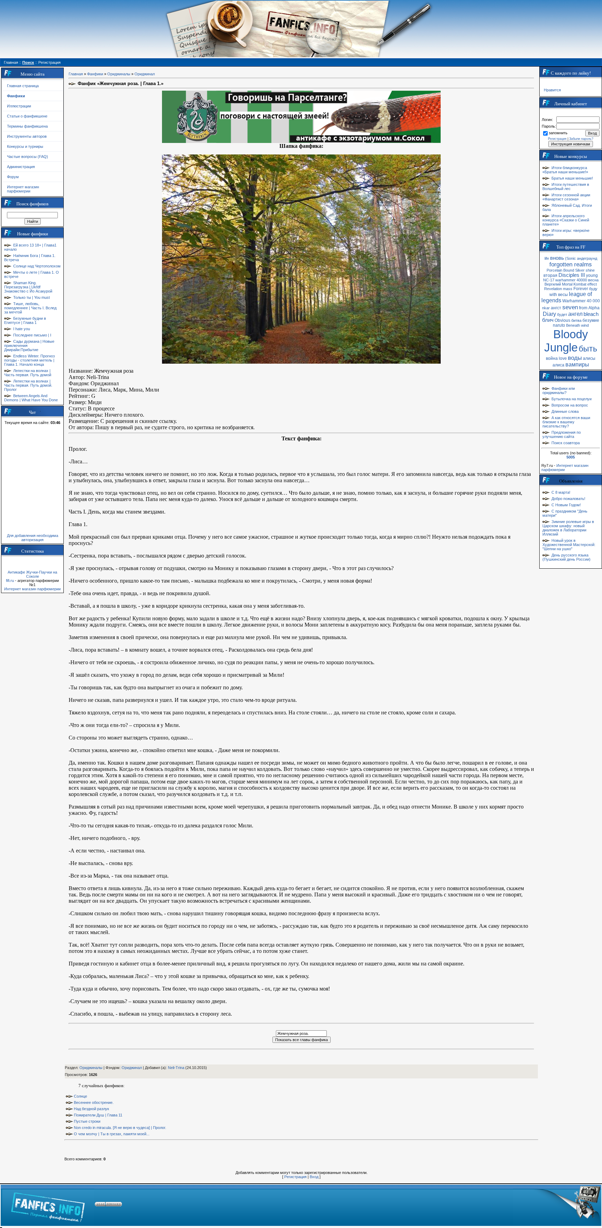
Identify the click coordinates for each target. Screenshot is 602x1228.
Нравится (552, 90)
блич (548, 320)
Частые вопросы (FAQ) (27, 156)
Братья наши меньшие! (572, 178)
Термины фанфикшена (27, 126)
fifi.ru (10, 580)
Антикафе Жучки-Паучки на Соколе (32, 574)
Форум (13, 177)
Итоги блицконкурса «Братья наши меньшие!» (565, 170)
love (563, 358)
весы (563, 294)
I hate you (21, 329)
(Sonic (570, 258)
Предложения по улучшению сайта (561, 434)
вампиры (577, 364)
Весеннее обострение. (94, 1102)
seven (570, 307)
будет (562, 314)
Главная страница (23, 86)
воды (575, 357)
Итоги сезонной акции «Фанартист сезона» (566, 197)
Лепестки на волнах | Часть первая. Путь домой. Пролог (28, 385)
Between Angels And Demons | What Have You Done (31, 398)
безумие (590, 320)
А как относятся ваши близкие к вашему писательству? (566, 422)
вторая (550, 275)
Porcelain (554, 270)
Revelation (553, 289)
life (547, 258)
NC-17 (548, 280)
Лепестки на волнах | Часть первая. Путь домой (27, 373)
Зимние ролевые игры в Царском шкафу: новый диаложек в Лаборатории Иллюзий (568, 528)
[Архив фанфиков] (557, 1205)
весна (593, 280)
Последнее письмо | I (32, 335)
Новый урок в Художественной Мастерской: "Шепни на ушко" (568, 544)
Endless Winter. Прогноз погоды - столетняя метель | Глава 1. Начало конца (29, 360)
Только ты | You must (31, 297)
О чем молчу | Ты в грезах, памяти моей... (111, 1134)
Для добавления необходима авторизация (32, 537)
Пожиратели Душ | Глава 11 (98, 1115)
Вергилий (553, 284)
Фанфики (95, 74)
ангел (575, 314)
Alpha (594, 307)
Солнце (80, 1096)
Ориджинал (144, 74)
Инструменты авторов (27, 136)
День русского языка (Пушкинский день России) (566, 557)
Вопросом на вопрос (569, 405)
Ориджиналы (118, 74)
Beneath (573, 325)
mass (567, 289)
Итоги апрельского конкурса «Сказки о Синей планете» (565, 220)
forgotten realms (570, 264)
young (592, 275)
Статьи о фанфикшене (27, 116)
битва (576, 320)
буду (593, 289)
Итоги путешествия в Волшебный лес (565, 186)
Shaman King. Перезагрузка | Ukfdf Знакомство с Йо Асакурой (28, 287)
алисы (589, 358)
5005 (570, 457)
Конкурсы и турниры (25, 146)
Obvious (562, 320)
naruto (559, 325)
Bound (568, 270)
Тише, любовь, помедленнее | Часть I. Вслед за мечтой (30, 308)
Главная (76, 74)
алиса (558, 365)
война (552, 358)
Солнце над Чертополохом (37, 266)
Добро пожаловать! (568, 498)
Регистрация (295, 1177)
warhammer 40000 (571, 280)
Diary (549, 314)
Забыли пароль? (581, 139)
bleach (591, 314)
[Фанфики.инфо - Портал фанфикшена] (47, 1205)
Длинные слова (565, 411)
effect (592, 284)
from (583, 307)
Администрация (21, 167)
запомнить (558, 133)
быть (588, 348)
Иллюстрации (19, 106)
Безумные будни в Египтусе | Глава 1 (25, 320)
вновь (557, 258)
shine (590, 270)
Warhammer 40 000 (581, 300)
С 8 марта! (560, 492)
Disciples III (571, 275)
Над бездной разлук (91, 1109)
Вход (314, 1177)
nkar (546, 308)
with (553, 294)
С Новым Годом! (566, 505)
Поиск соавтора (565, 443)
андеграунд (587, 258)
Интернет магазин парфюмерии (23, 189)
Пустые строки (87, 1121)
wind (585, 325)
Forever (580, 288)
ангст (556, 307)
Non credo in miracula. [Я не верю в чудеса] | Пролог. (120, 1127)
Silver (580, 270)
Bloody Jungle (566, 341)
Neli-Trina (176, 1068)
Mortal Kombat (574, 284)
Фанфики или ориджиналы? (558, 390)
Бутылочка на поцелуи (571, 399)
